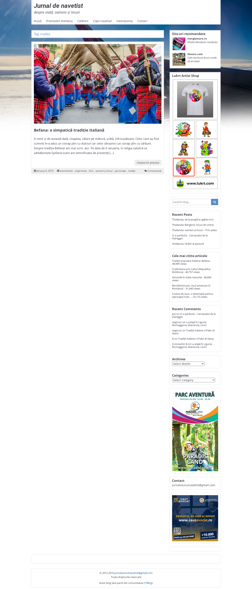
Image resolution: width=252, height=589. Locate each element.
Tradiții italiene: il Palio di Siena (193, 332)
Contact (142, 21)
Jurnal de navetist (58, 5)
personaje (120, 170)
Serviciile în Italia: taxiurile (187, 277)
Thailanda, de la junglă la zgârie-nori (192, 219)
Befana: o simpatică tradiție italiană (69, 130)
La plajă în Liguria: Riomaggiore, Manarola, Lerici (189, 323)
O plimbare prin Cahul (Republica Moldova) (191, 270)
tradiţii (131, 170)
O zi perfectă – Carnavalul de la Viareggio (190, 237)
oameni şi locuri (104, 170)
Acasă (38, 21)
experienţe (81, 170)
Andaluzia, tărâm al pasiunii (188, 243)
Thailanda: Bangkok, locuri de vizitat (193, 225)
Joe (174, 314)
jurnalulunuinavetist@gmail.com (134, 573)
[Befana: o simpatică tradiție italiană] (98, 84)
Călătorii (82, 21)
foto (91, 170)
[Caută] (214, 202)
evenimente (66, 170)
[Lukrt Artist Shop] (195, 134)
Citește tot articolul (148, 162)
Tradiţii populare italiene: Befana (191, 261)
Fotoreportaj (125, 21)
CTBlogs (148, 583)
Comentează (154, 170)
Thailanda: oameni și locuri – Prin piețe (194, 230)
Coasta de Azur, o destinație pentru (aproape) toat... (192, 295)
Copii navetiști (102, 21)
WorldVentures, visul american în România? (191, 287)
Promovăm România (59, 21)
